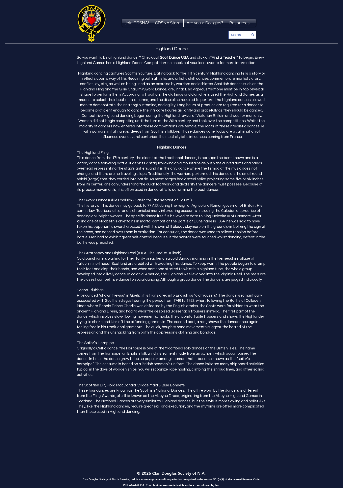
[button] (239, 23)
